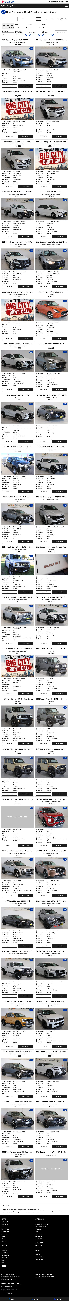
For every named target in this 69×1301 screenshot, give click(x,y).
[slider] (26, 35)
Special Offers (6, 1255)
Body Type (5, 31)
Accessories (38, 1234)
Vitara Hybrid (5, 1231)
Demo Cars (5, 1250)
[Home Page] (8, 1)
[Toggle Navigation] (66, 6)
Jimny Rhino (5, 1241)
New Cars (4, 1248)
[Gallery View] (61, 19)
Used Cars (5, 1253)
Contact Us (38, 1245)
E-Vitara (4, 1236)
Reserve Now (25, 86)
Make (16, 24)
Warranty (38, 1229)
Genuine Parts (39, 1236)
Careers (37, 1250)
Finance (4, 1262)
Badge (43, 24)
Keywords (21, 19)
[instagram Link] (5, 1266)
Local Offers (5, 1258)
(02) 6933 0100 (8, 1278)
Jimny (3, 1239)
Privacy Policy (39, 1257)
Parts (36, 1231)
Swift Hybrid (5, 1222)
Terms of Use (39, 1259)
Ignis (3, 1227)
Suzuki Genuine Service (42, 1224)
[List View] (65, 19)
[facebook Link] (3, 1266)
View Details (9, 86)
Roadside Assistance (41, 1227)
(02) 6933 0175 (8, 1286)
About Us (38, 1248)
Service (37, 1222)
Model (30, 24)
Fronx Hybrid (5, 1229)
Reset (38, 19)
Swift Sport (5, 1224)
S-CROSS (4, 1234)
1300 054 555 (42, 1278)
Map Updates (39, 1239)
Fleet (3, 1260)
